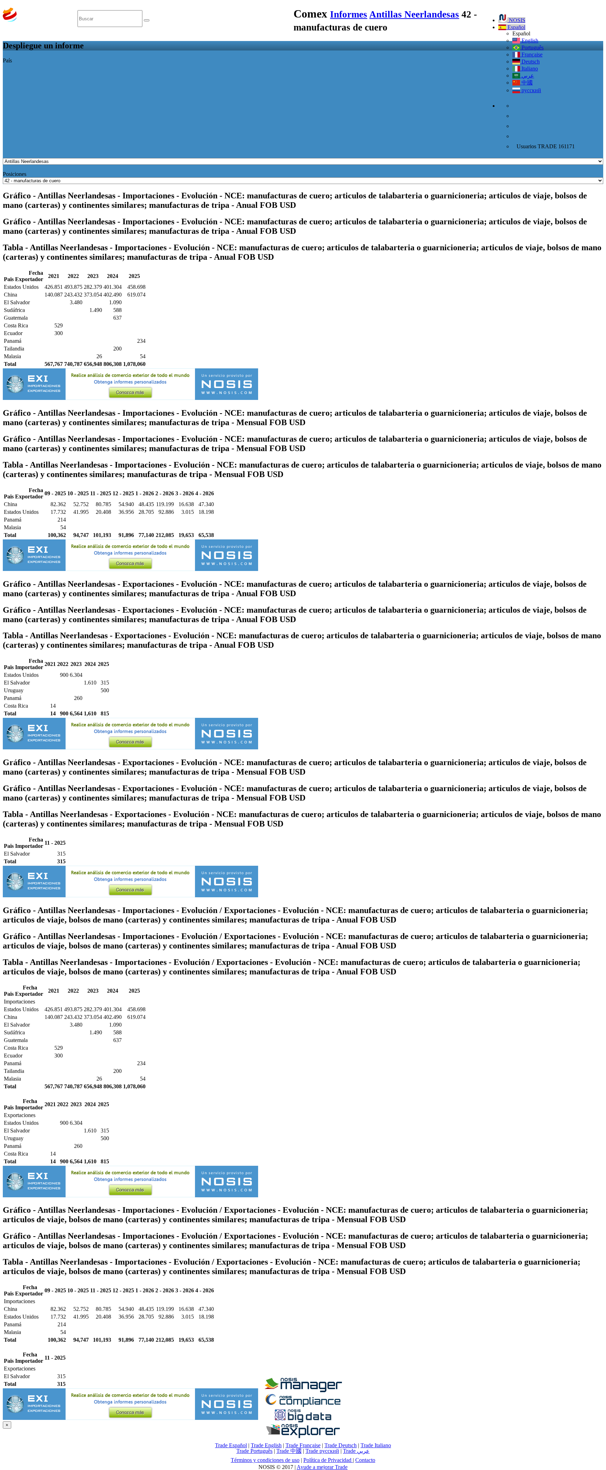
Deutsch (530, 61)
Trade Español (231, 1445)
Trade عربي (356, 1451)
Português (532, 47)
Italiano (529, 69)
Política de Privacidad (328, 1460)
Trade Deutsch (340, 1445)
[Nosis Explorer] (303, 1436)
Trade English (266, 1445)
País (7, 60)
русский (530, 90)
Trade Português (254, 1451)
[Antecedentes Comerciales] (303, 1390)
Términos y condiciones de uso (265, 1460)
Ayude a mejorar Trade (322, 1467)
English (529, 40)
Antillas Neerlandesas (414, 14)
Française (531, 54)
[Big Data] (303, 1421)
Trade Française (303, 1445)
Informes (348, 14)
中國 (526, 83)
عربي (527, 76)
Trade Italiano (376, 1445)
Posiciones (14, 174)
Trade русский (322, 1451)
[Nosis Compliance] (303, 1406)
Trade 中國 (289, 1451)
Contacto (365, 1460)
